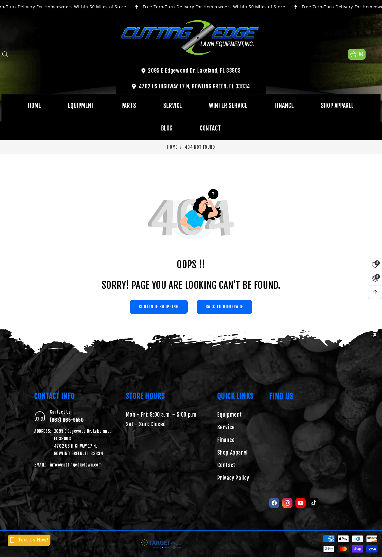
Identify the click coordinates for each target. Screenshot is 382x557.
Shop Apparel (232, 452)
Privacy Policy (233, 478)
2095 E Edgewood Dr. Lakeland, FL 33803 (194, 70)
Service (226, 427)
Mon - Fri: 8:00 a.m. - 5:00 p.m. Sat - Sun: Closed (162, 419)
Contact (226, 465)
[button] (5, 54)
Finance (226, 440)
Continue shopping (159, 306)
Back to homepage (224, 306)
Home (172, 147)
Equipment (229, 414)
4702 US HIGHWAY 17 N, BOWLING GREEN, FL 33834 (194, 86)
